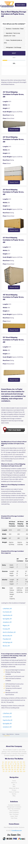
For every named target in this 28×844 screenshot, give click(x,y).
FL (3, 764)
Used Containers (14, 812)
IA (8, 764)
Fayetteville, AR (7, 615)
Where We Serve (14, 788)
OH (4, 769)
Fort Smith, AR (7, 612)
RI (15, 769)
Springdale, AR (7, 619)
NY (24, 767)
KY (21, 764)
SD (20, 769)
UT (6, 771)
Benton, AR (6, 646)
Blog (14, 795)
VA (9, 771)
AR (6, 762)
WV (21, 771)
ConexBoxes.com (16, 830)
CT (18, 762)
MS (21, 766)
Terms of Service (14, 792)
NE (9, 767)
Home (14, 780)
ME (9, 766)
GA (6, 764)
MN (15, 766)
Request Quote (14, 129)
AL (3, 762)
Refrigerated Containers (14, 807)
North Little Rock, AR (9, 632)
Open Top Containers (14, 808)
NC (3, 767)
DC (21, 762)
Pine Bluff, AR (7, 639)
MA (3, 766)
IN (15, 764)
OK (6, 769)
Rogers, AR (6, 625)
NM (18, 767)
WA (15, 771)
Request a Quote (20, 4)
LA (24, 764)
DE (24, 762)
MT (24, 766)
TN (23, 769)
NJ (15, 767)
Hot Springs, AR (7, 642)
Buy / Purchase (14, 814)
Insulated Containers (14, 805)
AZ (9, 762)
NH (12, 767)
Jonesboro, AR (7, 622)
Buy (14, 784)
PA (12, 769)
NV (21, 767)
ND (6, 767)
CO (15, 762)
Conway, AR (6, 629)
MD (6, 766)
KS (18, 764)
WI (18, 771)
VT (12, 771)
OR (9, 769)
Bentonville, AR (7, 635)
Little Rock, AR (7, 608)
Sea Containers (14, 810)
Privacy (14, 790)
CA (12, 762)
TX (3, 771)
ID (11, 764)
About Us (14, 782)
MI (12, 766)
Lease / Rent (14, 816)
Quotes (14, 794)
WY (24, 771)
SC (18, 769)
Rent (14, 786)
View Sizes (14, 818)
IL (13, 764)
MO (18, 766)
